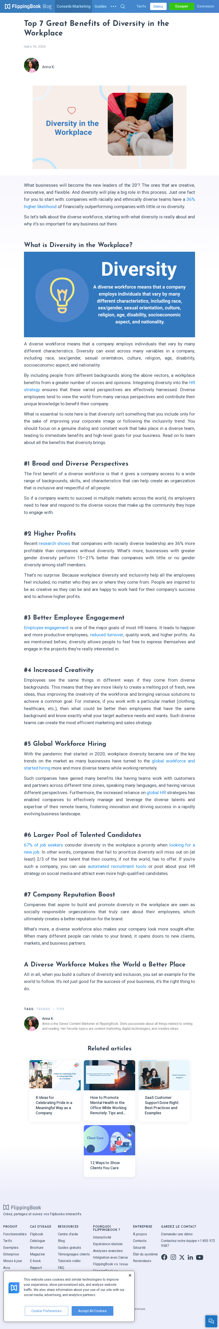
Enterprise (11, 1254)
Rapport (36, 1267)
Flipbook (36, 1234)
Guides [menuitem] (101, 6)
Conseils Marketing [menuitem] (73, 6)
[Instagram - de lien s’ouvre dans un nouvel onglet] (173, 1257)
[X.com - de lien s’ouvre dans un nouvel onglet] (182, 1257)
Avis (6, 1267)
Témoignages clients (74, 1254)
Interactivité (102, 1237)
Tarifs (141, 6)
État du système (145, 1254)
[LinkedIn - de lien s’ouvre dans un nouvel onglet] (190, 1257)
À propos (140, 1234)
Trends (43, 1009)
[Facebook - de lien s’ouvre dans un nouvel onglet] (164, 1257)
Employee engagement (46, 627)
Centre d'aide (68, 1234)
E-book (35, 1261)
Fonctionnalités (15, 1234)
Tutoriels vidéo (69, 1261)
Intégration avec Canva (110, 1257)
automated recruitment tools (117, 866)
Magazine (37, 1254)
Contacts (139, 1241)
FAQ (61, 1267)
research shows (54, 543)
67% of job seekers (43, 845)
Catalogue (37, 1241)
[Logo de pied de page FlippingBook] (22, 1207)
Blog (47, 6)
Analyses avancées (108, 1251)
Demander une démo (177, 1234)
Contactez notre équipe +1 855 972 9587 (188, 1243)
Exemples (10, 1247)
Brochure (36, 1247)
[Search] (122, 6)
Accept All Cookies (92, 1311)
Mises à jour (12, 1261)
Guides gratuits (69, 1247)
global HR (156, 792)
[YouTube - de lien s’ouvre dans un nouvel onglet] (199, 1257)
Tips (60, 1009)
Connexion (205, 6)
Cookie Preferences (46, 1311)
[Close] (130, 1275)
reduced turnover (106, 634)
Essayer (181, 6)
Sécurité (139, 1247)
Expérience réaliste (108, 1244)
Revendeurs (142, 1261)
